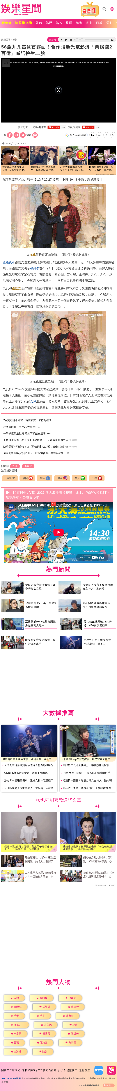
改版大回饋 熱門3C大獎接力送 (21, 426)
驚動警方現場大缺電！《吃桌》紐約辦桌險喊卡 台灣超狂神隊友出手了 (98, 875)
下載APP (10, 478)
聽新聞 (52, 40)
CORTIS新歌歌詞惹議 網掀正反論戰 (26, 772)
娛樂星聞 (5, 39)
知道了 (109, 1085)
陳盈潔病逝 (24, 23)
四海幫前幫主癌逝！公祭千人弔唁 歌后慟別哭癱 (101, 168)
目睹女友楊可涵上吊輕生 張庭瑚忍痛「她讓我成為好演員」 (43, 168)
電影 (109, 23)
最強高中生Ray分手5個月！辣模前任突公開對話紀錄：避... (37, 453)
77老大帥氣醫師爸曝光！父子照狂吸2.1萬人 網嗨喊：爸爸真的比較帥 (73, 168)
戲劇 (89, 23)
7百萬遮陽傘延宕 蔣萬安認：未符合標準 (27, 420)
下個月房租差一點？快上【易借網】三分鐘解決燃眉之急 (35, 440)
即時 (39, 23)
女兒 (33, 401)
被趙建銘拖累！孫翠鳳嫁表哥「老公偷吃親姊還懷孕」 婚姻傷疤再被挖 (87, 848)
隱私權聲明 (29, 1070)
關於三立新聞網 (10, 1070)
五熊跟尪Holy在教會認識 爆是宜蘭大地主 (85, 759)
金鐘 (6, 262)
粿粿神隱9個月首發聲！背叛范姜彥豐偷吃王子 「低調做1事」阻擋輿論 (28, 848)
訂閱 (25, 478)
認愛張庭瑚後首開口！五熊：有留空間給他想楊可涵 (14, 168)
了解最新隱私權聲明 (90, 1085)
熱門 (49, 23)
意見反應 (84, 1070)
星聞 (69, 23)
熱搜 (59, 23)
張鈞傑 (34, 268)
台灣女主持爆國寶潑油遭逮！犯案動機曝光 (28, 765)
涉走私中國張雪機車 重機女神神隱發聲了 (28, 780)
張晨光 (16, 288)
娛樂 (15, 39)
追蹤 (60, 478)
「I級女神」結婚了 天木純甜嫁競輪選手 (86, 772)
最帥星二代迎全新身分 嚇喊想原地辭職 (86, 765)
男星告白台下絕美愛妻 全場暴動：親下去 (27, 759)
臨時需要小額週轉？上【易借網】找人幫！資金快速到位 (35, 446)
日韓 (99, 23)
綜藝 (79, 23)
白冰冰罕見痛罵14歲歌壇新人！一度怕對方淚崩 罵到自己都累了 (40, 875)
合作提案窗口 (69, 1070)
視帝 (12, 262)
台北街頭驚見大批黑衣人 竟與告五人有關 (28, 788)
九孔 (33, 254)
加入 (42, 478)
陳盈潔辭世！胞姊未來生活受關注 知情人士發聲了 (40, 859)
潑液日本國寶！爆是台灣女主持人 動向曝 (87, 780)
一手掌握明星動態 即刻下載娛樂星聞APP (27, 433)
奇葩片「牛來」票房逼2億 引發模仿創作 (87, 788)
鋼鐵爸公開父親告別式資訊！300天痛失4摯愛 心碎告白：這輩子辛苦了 (99, 859)
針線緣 (7, 23)
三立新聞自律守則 (48, 1070)
